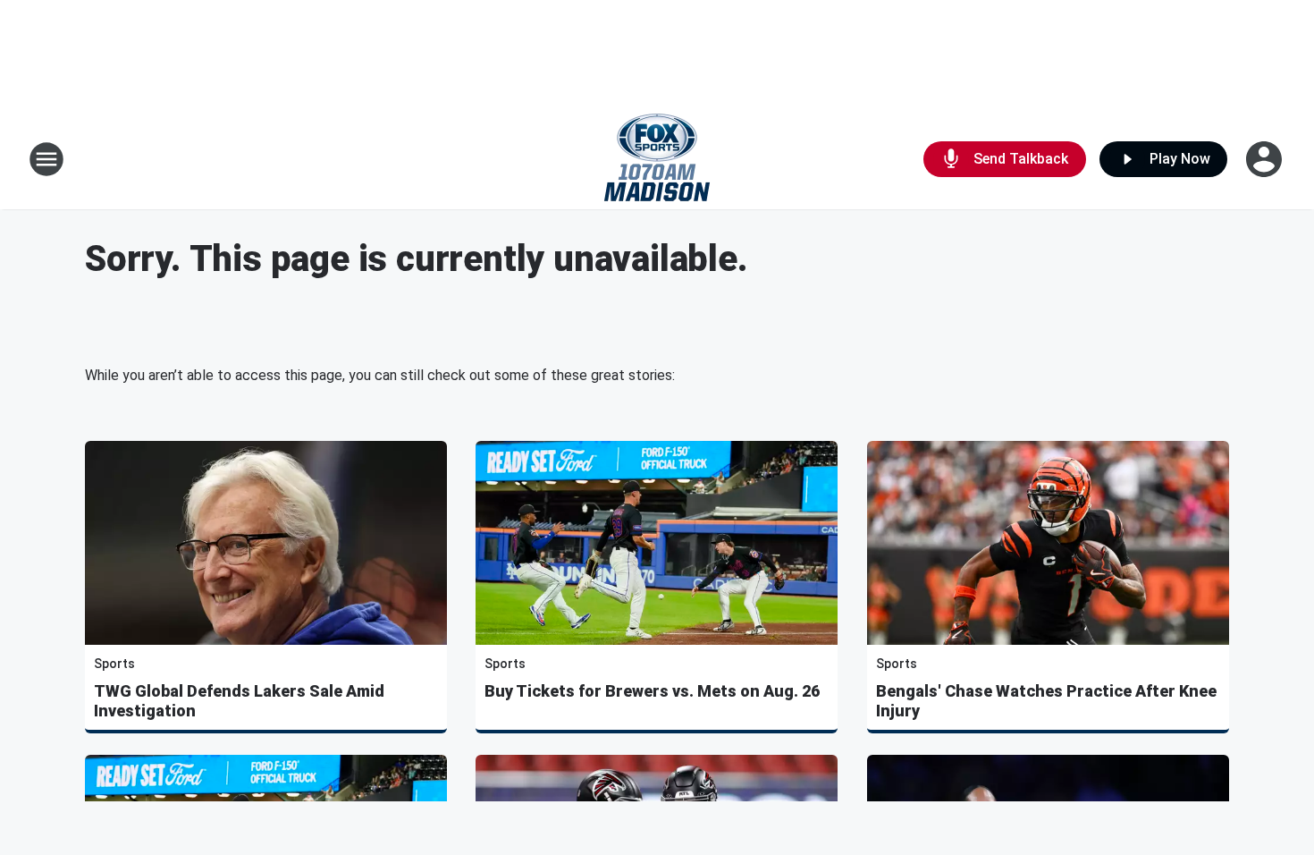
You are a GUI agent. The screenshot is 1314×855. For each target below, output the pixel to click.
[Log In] (1265, 159)
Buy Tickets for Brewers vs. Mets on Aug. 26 (652, 690)
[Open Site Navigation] (46, 159)
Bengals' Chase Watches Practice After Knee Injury (1046, 700)
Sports (114, 663)
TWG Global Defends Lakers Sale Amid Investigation (239, 700)
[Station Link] (657, 159)
